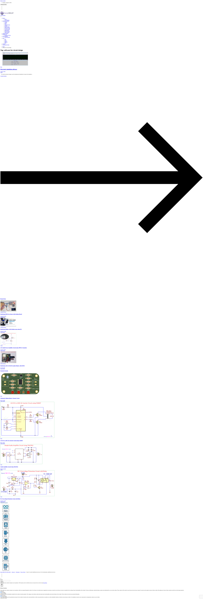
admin (1, 72)
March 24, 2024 (3, 468)
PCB (5, 40)
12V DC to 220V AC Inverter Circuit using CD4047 (11, 440)
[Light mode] (0, 11)
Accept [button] (42, 582)
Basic (6, 23)
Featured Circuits (4, 370)
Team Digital (2, 317)
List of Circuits (7, 29)
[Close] (0, 578)
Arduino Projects (5, 33)
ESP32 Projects (7, 37)
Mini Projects (7, 30)
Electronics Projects (6, 21)
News (6, 19)
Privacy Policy (23, 572)
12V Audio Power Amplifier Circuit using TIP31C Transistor (13, 347)
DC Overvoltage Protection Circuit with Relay (10, 498)
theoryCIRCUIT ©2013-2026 (5, 572)
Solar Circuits (7, 32)
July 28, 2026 (2, 367)
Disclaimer (18, 572)
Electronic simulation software (8, 69)
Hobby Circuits (7, 27)
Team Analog (2, 350)
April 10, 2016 (2, 71)
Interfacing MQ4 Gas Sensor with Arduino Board (11, 314)
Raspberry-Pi (5, 34)
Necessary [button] (2, 591)
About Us (13, 572)
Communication (7, 24)
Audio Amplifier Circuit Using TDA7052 (9, 466)
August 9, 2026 (3, 349)
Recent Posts (3, 298)
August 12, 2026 (3, 331)
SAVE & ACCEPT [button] (3, 598)
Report (4, 18)
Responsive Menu (3, 4)
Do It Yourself (7, 26)
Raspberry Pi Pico (8, 35)
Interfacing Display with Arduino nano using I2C (11, 329)
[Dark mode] (1, 11)
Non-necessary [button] (2, 595)
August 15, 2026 (3, 316)
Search (1, 579)
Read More (45, 582)
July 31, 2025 (2, 400)
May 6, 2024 (2, 442)
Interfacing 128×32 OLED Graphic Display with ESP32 (12, 365)
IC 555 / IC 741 (7, 28)
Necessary (3, 592)
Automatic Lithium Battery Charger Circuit (9, 398)
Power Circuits (7, 31)
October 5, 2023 (3, 500)
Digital (6, 25)
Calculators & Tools (6, 44)
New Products (7, 20)
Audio (1, 345)
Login (1, 15)
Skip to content (2, 0)
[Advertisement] (32, 289)
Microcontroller (5, 36)
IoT (5, 39)
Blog (5, 42)
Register (4, 15)
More (3, 38)
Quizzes (4, 43)
